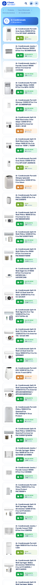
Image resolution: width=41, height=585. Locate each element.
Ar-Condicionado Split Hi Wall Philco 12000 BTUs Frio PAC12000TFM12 (26, 234)
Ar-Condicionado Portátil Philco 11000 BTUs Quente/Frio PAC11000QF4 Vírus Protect (26, 411)
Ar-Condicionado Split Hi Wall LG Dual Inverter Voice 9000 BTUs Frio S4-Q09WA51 (26, 352)
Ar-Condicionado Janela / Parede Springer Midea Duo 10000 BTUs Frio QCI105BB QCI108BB (26, 451)
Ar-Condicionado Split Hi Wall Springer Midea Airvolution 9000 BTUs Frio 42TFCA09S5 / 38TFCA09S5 (26, 564)
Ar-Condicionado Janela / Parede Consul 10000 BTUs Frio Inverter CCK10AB (26, 66)
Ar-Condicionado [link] (24, 13)
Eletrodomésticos (9, 13)
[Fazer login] (31, 3)
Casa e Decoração (24, 10)
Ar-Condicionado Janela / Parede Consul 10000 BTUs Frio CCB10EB (26, 469)
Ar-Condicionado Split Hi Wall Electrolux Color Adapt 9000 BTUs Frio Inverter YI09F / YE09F (26, 142)
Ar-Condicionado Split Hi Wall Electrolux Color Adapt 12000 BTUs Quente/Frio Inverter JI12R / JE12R (26, 121)
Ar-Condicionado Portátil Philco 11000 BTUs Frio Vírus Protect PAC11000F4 (26, 488)
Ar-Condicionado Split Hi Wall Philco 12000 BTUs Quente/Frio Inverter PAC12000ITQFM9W (26, 432)
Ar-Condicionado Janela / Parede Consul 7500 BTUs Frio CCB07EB (26, 528)
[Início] (3, 10)
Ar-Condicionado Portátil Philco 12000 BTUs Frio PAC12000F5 (26, 197)
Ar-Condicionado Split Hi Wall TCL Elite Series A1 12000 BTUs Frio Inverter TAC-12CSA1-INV (26, 332)
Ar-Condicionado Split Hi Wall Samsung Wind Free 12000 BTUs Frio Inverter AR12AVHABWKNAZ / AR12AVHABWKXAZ (26, 389)
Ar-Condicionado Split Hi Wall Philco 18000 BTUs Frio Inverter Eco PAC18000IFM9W (26, 215)
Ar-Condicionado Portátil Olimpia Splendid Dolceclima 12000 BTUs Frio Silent (26, 179)
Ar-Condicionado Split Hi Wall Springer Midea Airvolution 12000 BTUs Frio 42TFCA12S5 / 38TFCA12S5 (26, 508)
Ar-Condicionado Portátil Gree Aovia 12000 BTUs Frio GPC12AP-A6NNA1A (26, 160)
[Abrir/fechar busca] (26, 3)
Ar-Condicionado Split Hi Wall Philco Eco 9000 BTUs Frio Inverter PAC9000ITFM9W (26, 252)
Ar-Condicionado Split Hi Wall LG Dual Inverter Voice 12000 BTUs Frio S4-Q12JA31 (26, 293)
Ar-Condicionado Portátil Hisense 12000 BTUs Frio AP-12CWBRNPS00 (26, 102)
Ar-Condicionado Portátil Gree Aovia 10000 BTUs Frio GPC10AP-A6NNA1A (26, 31)
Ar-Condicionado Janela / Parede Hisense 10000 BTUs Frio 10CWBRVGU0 (26, 48)
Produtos (11, 10)
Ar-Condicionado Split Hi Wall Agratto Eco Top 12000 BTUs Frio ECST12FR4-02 (26, 313)
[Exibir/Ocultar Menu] (36, 3)
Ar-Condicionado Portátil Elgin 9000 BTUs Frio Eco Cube (26, 545)
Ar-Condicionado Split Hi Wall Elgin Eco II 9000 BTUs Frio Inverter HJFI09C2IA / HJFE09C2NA (26, 273)
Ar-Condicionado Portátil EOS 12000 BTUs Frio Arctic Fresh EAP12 (26, 370)
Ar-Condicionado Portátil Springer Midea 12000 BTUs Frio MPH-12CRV (26, 85)
